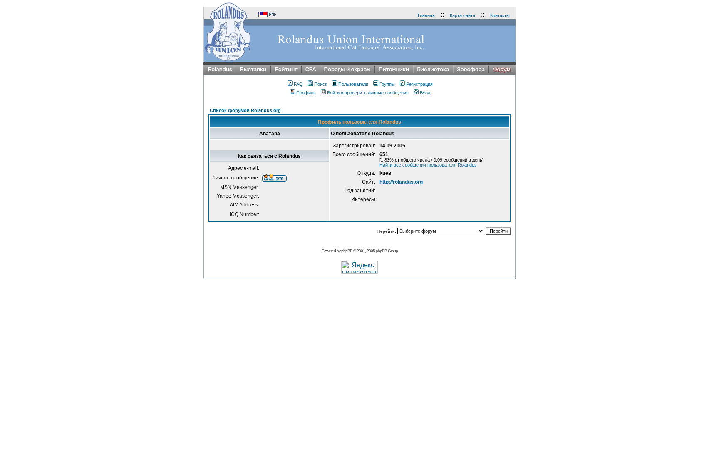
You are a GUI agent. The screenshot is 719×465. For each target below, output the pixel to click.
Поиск (320, 84)
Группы (387, 84)
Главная (426, 15)
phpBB (346, 251)
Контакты (500, 15)
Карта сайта (462, 15)
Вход (425, 92)
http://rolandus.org (401, 182)
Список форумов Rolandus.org (245, 110)
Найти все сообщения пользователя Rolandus (428, 164)
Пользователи (353, 84)
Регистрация (419, 84)
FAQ (298, 84)
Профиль (306, 92)
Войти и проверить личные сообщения (368, 92)
